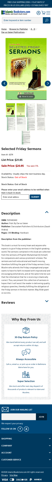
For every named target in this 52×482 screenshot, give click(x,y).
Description (10, 213)
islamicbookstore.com (16, 12)
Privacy (4, 475)
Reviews (8, 302)
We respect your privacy (12, 423)
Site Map (14, 475)
